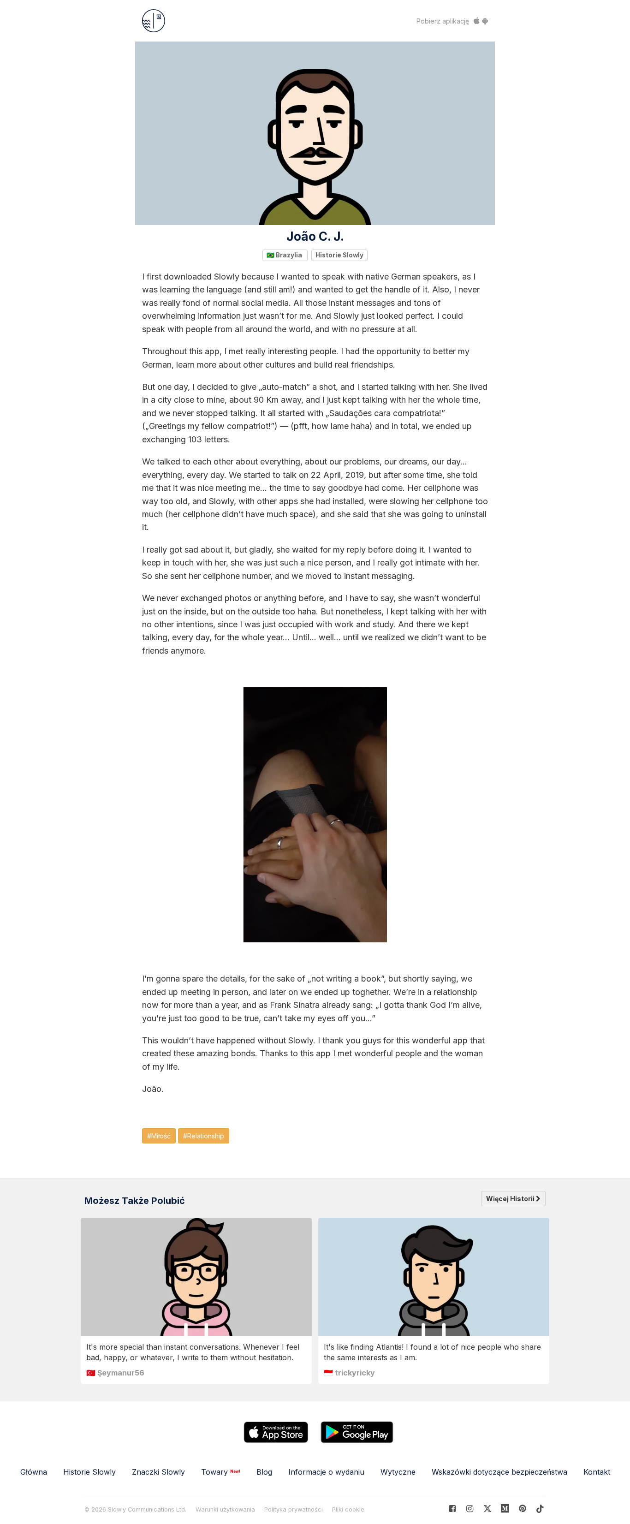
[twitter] (487, 1508)
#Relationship (203, 1136)
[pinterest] (505, 1508)
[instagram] (469, 1508)
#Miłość (159, 1136)
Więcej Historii (511, 1199)
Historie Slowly (339, 255)
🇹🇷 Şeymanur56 (115, 1372)
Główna (33, 1471)
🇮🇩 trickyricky (349, 1372)
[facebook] (452, 1508)
